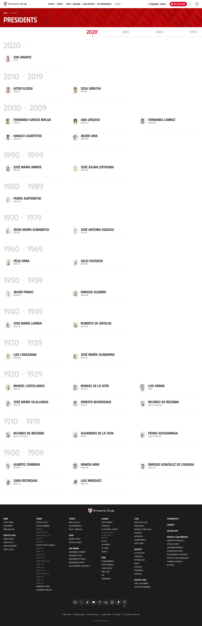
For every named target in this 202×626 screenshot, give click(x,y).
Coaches (105, 538)
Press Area (67, 614)
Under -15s (40, 558)
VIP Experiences (75, 526)
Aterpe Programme (142, 587)
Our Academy (107, 522)
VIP (103, 575)
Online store (74, 539)
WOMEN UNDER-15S (42, 561)
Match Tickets (74, 522)
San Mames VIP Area (77, 559)
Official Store (173, 544)
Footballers (139, 560)
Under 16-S (40, 555)
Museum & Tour (75, 555)
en (190, 4)
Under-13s (40, 564)
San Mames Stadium (77, 552)
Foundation (172, 518)
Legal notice (106, 614)
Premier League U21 (43, 535)
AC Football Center (110, 529)
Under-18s (40, 548)
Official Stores (75, 542)
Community (106, 578)
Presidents (138, 570)
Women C (39, 539)
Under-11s (39, 580)
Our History (139, 553)
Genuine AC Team (42, 586)
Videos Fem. (8, 542)
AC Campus (106, 544)
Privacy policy (92, 614)
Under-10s (40, 583)
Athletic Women (42, 526)
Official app (172, 531)
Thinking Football (174, 561)
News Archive (9, 529)
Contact (171, 524)
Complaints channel (131, 614)
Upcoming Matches (44, 590)
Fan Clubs (106, 571)
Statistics (138, 567)
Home (5, 13)
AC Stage (105, 548)
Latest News (8, 522)
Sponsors (138, 536)
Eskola (104, 551)
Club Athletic (107, 568)
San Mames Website (175, 547)
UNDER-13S (40, 567)
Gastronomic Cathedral (79, 566)
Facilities (137, 533)
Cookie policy (79, 614)
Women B (39, 529)
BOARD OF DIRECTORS (142, 529)
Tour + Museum (75, 529)
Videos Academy (10, 546)
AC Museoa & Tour (174, 551)
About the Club (140, 522)
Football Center (107, 533)
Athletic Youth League (45, 545)
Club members (107, 561)
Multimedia (8, 526)
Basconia (39, 542)
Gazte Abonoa (108, 564)
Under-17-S (40, 552)
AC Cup (104, 541)
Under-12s (40, 570)
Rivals (136, 563)
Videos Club (8, 549)
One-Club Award (141, 583)
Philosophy (139, 526)
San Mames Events (76, 562)
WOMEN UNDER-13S (42, 574)
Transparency (140, 540)
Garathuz (106, 526)
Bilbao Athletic (41, 532)
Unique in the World (175, 540)
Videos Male (9, 539)
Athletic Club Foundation (177, 558)
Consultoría (106, 535)
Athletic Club (41, 522)
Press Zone (138, 543)
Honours (138, 556)
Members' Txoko (158, 4)
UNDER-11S (39, 577)
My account (179, 4)
